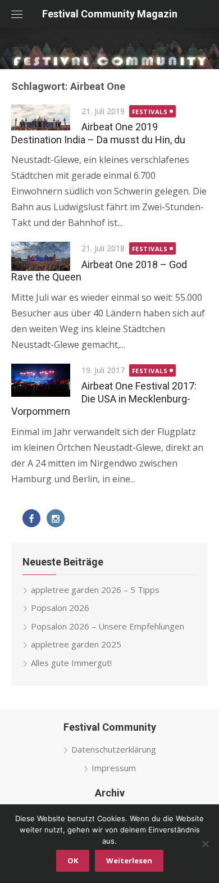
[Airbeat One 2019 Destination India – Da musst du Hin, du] (40, 117)
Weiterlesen (129, 860)
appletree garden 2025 (76, 644)
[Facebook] (31, 518)
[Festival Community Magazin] (109, 48)
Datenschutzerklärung (113, 749)
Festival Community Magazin (109, 14)
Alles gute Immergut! (71, 662)
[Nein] (205, 843)
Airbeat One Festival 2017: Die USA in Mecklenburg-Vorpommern (104, 398)
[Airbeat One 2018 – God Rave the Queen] (40, 256)
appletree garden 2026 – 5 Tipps (95, 589)
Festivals (150, 111)
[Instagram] (56, 518)
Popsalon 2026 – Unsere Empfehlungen (107, 626)
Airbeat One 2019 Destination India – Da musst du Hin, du (98, 133)
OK (72, 860)
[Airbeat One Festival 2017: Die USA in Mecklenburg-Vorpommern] (40, 380)
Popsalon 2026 (60, 607)
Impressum (114, 767)
